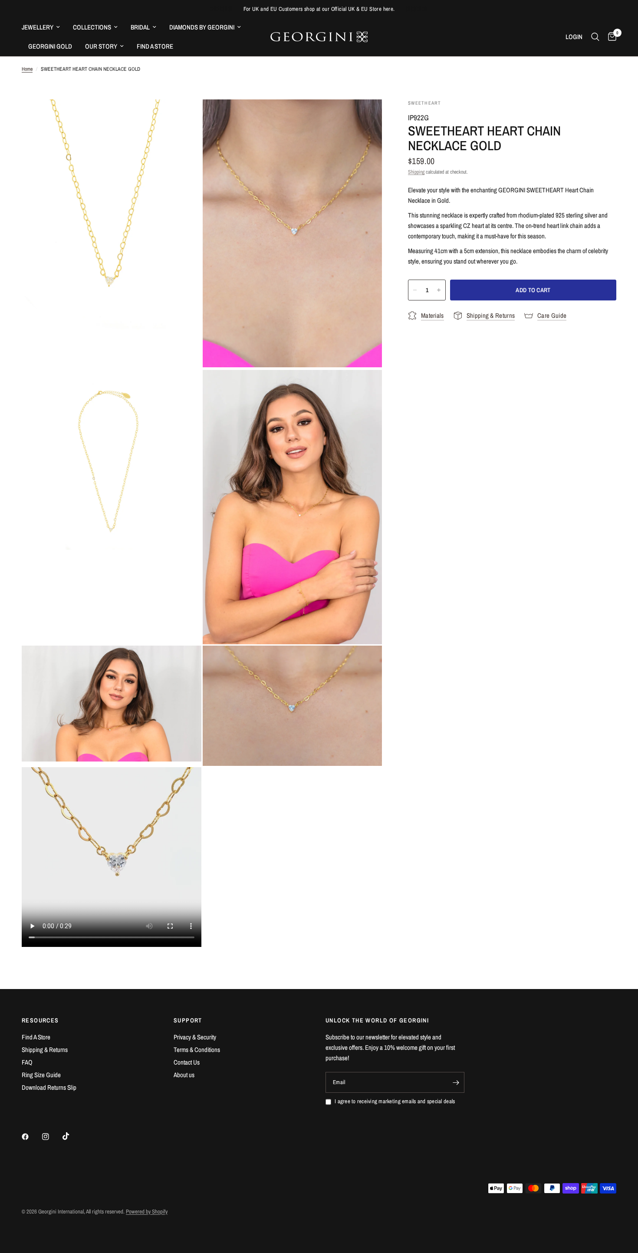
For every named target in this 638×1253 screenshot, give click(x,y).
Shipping (416, 171)
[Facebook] (31, 1136)
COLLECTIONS (92, 27)
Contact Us (187, 1062)
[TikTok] (72, 1136)
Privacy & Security (195, 1037)
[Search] (595, 37)
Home (27, 69)
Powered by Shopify (147, 1211)
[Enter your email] (455, 1082)
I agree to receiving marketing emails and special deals (395, 1101)
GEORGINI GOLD (50, 46)
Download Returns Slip (49, 1087)
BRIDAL (140, 27)
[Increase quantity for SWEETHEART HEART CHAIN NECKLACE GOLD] (438, 290)
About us (184, 1074)
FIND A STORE (155, 46)
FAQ (27, 1062)
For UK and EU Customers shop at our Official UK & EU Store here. (319, 9)
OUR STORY (101, 46)
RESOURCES (40, 1020)
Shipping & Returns (45, 1049)
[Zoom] (183, 117)
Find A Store (36, 1037)
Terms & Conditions (197, 1049)
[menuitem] (44, 27)
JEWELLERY (37, 27)
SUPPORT (188, 1020)
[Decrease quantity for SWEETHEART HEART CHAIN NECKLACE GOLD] (414, 290)
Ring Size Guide (41, 1074)
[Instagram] (51, 1136)
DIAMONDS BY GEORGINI (201, 27)
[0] (610, 37)
